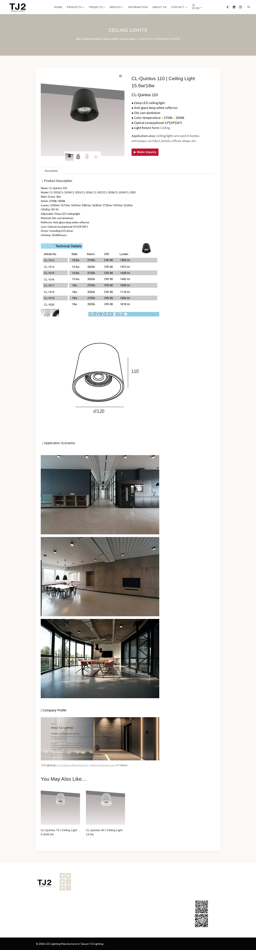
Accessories (92, 894)
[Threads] (68, 881)
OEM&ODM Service (97, 899)
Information (138, 7)
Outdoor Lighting (95, 889)
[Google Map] (62, 887)
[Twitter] (68, 887)
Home (58, 7)
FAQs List (139, 899)
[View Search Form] (248, 7)
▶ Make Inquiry (145, 152)
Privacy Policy (142, 903)
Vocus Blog (140, 913)
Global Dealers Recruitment (150, 889)
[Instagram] (240, 7)
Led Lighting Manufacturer (72, 765)
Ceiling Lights (128, 30)
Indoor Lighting (94, 884)
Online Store (141, 908)
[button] (120, 76)
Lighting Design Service (98, 903)
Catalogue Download (146, 884)
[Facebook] (227, 7)
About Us (159, 7)
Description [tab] (51, 170)
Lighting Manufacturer (102, 765)
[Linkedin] (234, 7)
